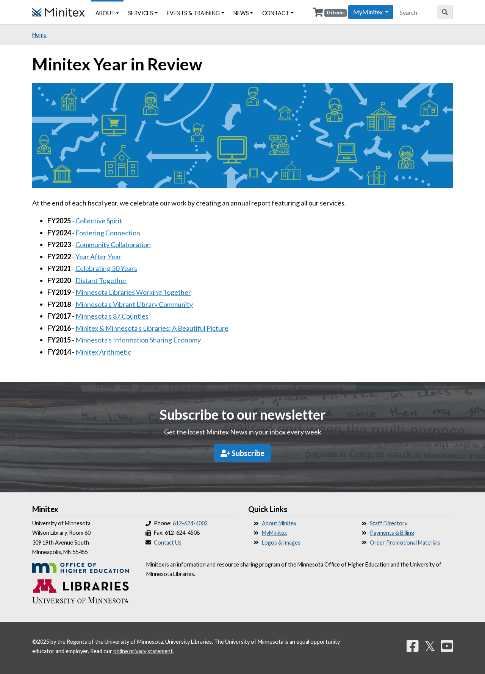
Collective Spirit (98, 220)
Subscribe (247, 453)
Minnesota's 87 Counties (112, 316)
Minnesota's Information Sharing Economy (138, 340)
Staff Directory (388, 523)
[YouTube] (447, 645)
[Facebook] (413, 645)
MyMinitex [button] (368, 12)
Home (39, 34)
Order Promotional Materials (405, 542)
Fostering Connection (107, 233)
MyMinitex (274, 532)
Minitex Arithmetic (103, 352)
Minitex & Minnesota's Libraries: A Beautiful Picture (151, 328)
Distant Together (101, 280)
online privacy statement (143, 651)
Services (140, 13)
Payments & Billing (392, 532)
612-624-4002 (190, 523)
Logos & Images (281, 542)
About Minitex (279, 523)
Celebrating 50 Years (106, 268)
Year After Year (98, 256)
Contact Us (167, 542)
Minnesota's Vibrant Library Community (134, 304)
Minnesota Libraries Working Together (133, 292)
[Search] (445, 12)
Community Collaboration (113, 244)
